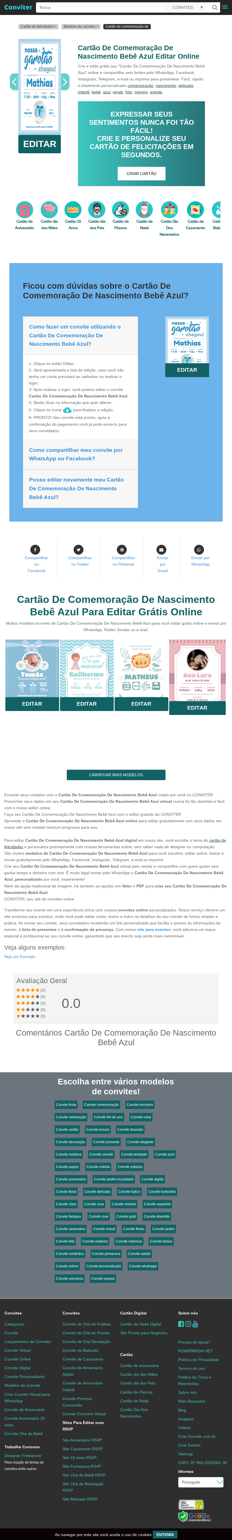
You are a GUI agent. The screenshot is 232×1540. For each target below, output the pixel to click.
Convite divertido (157, 1217)
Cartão (126, 1354)
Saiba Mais (32, 670)
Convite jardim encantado (114, 1179)
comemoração (140, 85)
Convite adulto (139, 1254)
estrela (156, 92)
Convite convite (101, 1154)
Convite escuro (97, 1130)
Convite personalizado (103, 1266)
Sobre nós (188, 1313)
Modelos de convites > (81, 27)
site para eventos (154, 929)
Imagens (186, 1419)
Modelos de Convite (22, 1385)
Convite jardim (163, 1229)
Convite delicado (97, 1192)
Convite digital (152, 1179)
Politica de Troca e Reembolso (194, 1380)
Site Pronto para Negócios (143, 1333)
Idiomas (186, 1471)
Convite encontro (140, 1105)
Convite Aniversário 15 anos (25, 1421)
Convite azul (164, 1154)
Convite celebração (71, 1117)
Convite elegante (140, 1142)
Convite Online (18, 1359)
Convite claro (66, 1204)
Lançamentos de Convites (28, 1341)
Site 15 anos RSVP (79, 1457)
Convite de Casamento (83, 1359)
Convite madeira (95, 1241)
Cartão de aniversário (139, 1365)
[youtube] (195, 1324)
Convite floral (66, 1192)
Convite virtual (104, 1229)
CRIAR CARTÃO (141, 173)
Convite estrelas (130, 1167)
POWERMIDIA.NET (195, 1351)
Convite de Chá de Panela (86, 1333)
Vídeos (184, 1427)
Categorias (14, 1324)
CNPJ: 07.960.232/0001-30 (202, 1462)
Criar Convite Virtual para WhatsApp (27, 1397)
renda (118, 92)
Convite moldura (68, 1154)
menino (141, 92)
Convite (11, 1333)
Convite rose (98, 1217)
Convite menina (124, 1204)
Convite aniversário (71, 1179)
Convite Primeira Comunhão (77, 1401)
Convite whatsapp (143, 1266)
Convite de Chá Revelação (86, 1341)
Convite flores (133, 1229)
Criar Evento (189, 1445)
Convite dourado (130, 1130)
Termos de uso (191, 1368)
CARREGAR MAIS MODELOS (116, 775)
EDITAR (39, 144)
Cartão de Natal (134, 1401)
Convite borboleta (162, 1192)
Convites (13, 1313)
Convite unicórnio (69, 1279)
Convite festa (66, 1105)
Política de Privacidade (198, 1359)
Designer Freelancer (24, 1462)
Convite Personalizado (25, 1376)
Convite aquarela (157, 1204)
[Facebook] (181, 1324)
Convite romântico (70, 1254)
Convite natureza (129, 1241)
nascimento (166, 85)
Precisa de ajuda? (194, 1342)
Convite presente (106, 1142)
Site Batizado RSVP (80, 1499)
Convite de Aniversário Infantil (83, 1386)
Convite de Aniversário (25, 1409)
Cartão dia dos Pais (137, 1383)
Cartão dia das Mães (139, 1374)
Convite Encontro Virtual (84, 1414)
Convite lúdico (129, 1192)
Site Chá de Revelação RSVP (83, 1487)
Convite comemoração (101, 1105)
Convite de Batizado (80, 1350)
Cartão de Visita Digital (140, 1324)
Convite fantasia (68, 1217)
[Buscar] (214, 7)
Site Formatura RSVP (82, 1466)
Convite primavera (106, 1254)
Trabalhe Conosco (22, 1447)
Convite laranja (103, 1279)
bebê (96, 92)
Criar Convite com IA (196, 1436)
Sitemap (185, 1454)
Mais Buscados (191, 1401)
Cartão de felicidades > (38, 27)
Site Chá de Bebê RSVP (84, 1475)
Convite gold (126, 1217)
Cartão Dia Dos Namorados (169, 227)
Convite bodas (161, 1241)
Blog (182, 1410)
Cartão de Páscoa (136, 1392)
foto (128, 92)
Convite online (67, 1266)
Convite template (134, 1154)
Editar (32, 704)
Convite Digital (17, 1368)
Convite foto (65, 1241)
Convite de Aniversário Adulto (83, 1371)
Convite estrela (98, 1167)
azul (106, 92)
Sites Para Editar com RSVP (83, 1425)
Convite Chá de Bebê (24, 1433)
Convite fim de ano (108, 1117)
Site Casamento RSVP (83, 1449)
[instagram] (188, 1324)
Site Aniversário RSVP (82, 1440)
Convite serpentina (70, 1229)
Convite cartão (67, 1130)
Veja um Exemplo (19, 956)
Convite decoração (70, 1142)
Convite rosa (94, 1204)
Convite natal (141, 1117)
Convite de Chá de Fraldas (87, 1324)
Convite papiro (67, 1167)
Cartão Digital (133, 1313)
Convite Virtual (18, 1350)
